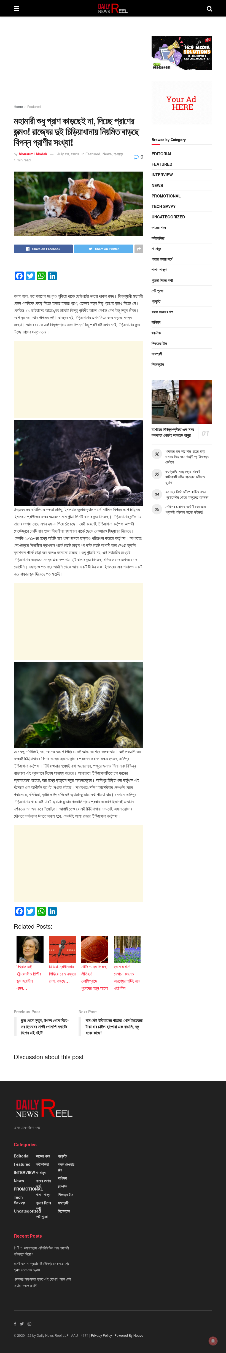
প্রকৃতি (156, 301)
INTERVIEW (162, 174)
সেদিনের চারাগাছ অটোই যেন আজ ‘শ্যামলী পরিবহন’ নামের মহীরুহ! (185, 509)
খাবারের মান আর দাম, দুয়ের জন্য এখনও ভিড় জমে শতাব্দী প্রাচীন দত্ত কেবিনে (187, 456)
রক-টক (156, 332)
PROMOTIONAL (166, 196)
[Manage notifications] (213, 1340)
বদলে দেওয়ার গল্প (162, 311)
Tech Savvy (164, 206)
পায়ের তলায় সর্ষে (162, 259)
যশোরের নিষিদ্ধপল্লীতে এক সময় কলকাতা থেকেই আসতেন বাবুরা (173, 432)
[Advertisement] (78, 65)
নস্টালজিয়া (158, 238)
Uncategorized (168, 216)
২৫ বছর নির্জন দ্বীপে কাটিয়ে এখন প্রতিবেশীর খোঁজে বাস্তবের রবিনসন (186, 494)
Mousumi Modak (33, 153)
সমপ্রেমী (157, 353)
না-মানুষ (118, 153)
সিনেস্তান (158, 364)
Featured (34, 106)
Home (18, 106)
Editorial (162, 153)
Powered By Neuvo (128, 1335)
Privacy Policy (101, 1335)
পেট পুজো (157, 290)
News (107, 153)
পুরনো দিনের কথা (162, 280)
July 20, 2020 (68, 153)
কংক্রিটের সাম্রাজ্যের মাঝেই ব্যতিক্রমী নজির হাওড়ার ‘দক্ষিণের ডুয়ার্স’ (185, 476)
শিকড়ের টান (159, 343)
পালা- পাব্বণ (159, 269)
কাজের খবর (159, 227)
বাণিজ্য (156, 322)
